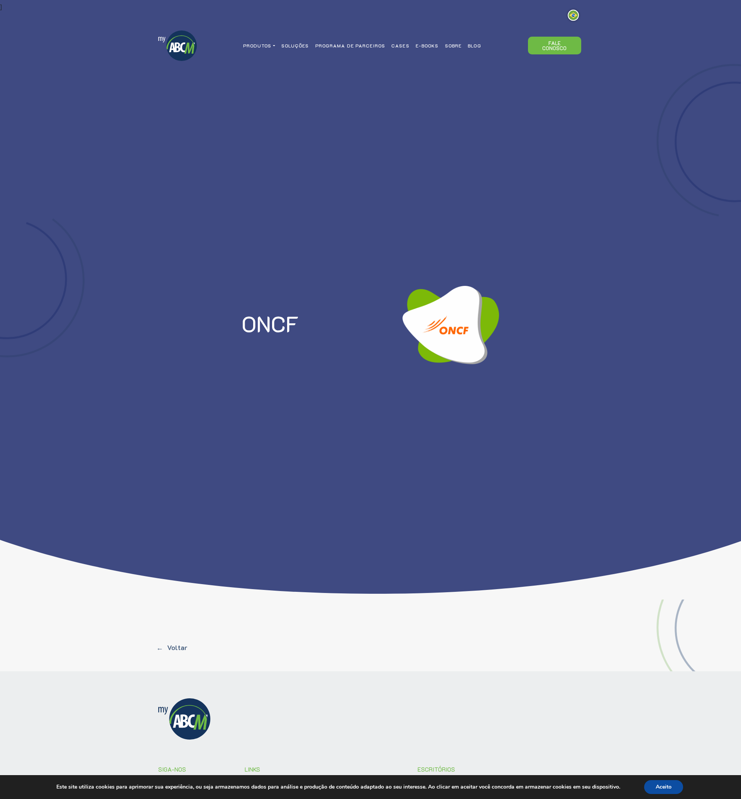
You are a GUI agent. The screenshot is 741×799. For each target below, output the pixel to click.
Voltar (177, 647)
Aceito (664, 787)
